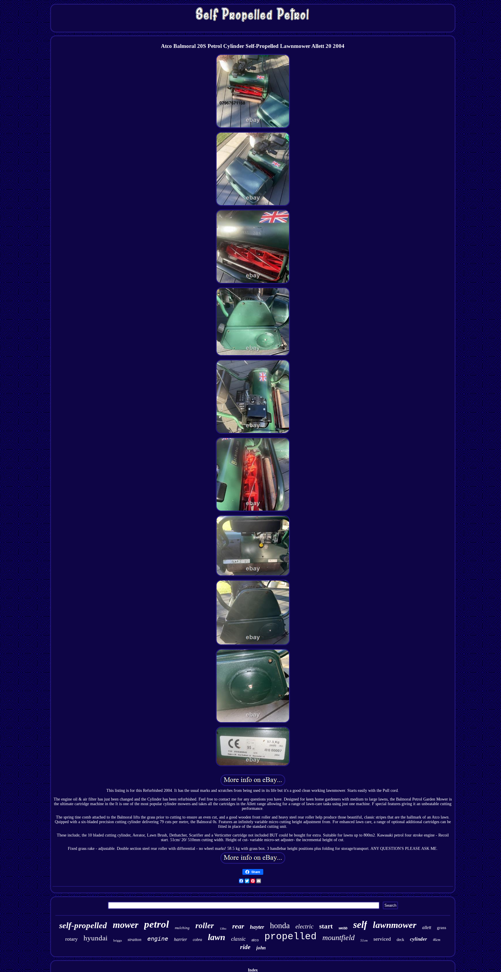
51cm (364, 940)
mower (125, 924)
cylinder (418, 939)
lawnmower (394, 925)
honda (280, 925)
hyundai (96, 938)
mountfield (338, 937)
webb (343, 928)
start (326, 926)
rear (238, 926)
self (360, 924)
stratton (134, 939)
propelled (290, 936)
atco (255, 940)
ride (245, 947)
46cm (436, 940)
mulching (182, 928)
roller (204, 925)
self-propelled (83, 925)
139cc (223, 928)
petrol (156, 924)
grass (441, 927)
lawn (216, 937)
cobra (197, 939)
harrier (180, 939)
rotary (71, 939)
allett (426, 927)
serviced (382, 939)
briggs (117, 940)
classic (238, 939)
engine (157, 938)
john (261, 948)
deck (400, 939)
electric (304, 926)
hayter (257, 927)
